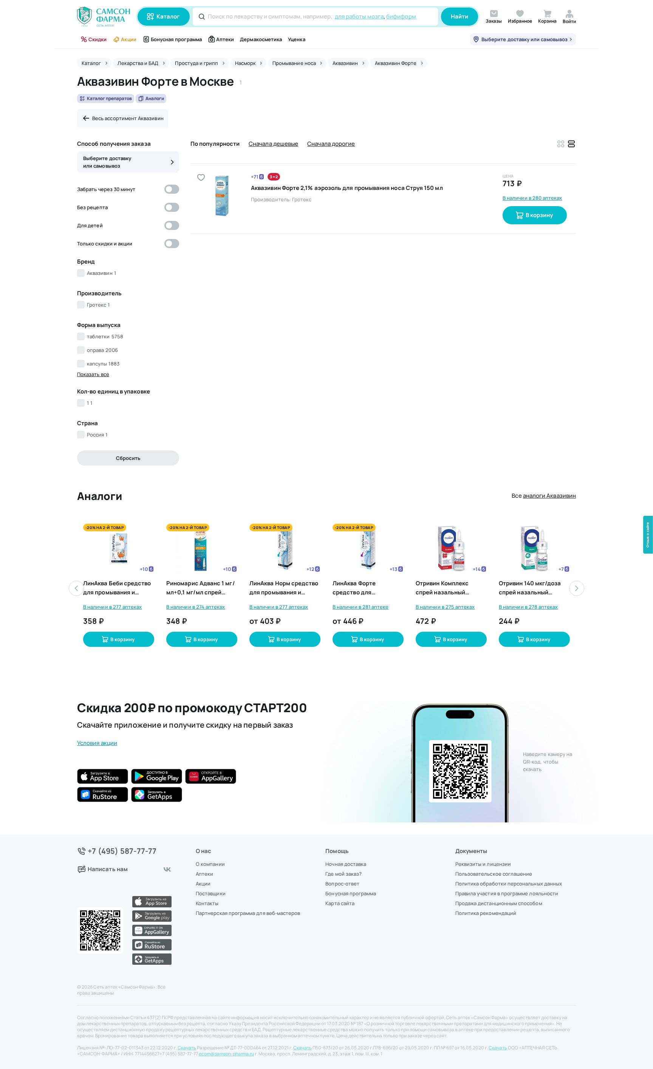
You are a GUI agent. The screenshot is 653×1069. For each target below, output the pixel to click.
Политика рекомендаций (485, 913)
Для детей (90, 225)
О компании (210, 864)
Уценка (296, 39)
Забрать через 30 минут (106, 189)
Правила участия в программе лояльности (506, 893)
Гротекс (98, 304)
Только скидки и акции (104, 243)
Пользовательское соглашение (493, 873)
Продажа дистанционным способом (498, 903)
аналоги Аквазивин (549, 496)
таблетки (105, 336)
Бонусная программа (176, 39)
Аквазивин (101, 273)
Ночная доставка (345, 864)
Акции (128, 39)
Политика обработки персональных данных (508, 883)
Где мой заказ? (343, 873)
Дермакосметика (261, 39)
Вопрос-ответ (342, 883)
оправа (102, 350)
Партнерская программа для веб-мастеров (248, 913)
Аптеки (225, 39)
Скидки (97, 39)
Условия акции (97, 743)
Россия (97, 434)
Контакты (207, 903)
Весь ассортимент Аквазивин (128, 118)
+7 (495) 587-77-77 (122, 851)
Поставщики (211, 893)
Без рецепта (92, 207)
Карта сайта (339, 903)
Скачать (187, 1048)
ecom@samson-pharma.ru (226, 1054)
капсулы (103, 363)
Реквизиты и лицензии (483, 864)
